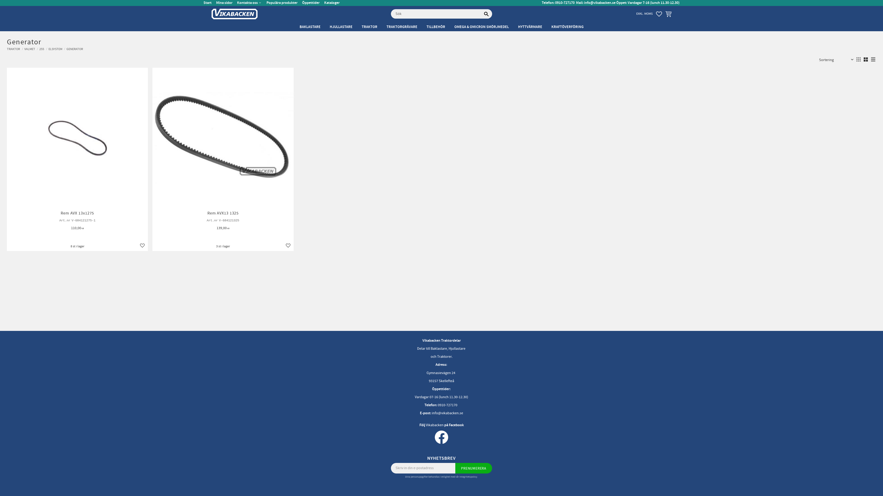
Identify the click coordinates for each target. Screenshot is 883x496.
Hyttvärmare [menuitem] (530, 27)
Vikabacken (435, 425)
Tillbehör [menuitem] (436, 27)
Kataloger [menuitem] (332, 2)
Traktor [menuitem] (369, 27)
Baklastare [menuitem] (310, 27)
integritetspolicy (468, 477)
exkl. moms (644, 13)
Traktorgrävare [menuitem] (402, 27)
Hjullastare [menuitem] (341, 27)
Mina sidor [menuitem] (224, 2)
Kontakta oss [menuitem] (247, 2)
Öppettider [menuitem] (311, 2)
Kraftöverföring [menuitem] (567, 27)
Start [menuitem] (208, 2)
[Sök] (486, 14)
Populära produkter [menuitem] (282, 2)
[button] (659, 14)
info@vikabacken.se (600, 2)
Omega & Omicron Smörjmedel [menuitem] (481, 27)
